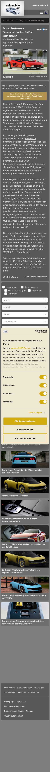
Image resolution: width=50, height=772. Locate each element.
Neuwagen (11, 287)
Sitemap (29, 711)
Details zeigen (35, 412)
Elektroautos (9, 687)
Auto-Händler (33, 692)
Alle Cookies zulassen (25, 421)
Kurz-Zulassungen (17, 290)
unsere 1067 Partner (21, 348)
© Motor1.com (10, 277)
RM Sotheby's (10, 135)
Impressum (21, 701)
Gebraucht (37, 290)
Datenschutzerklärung (14, 711)
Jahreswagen (31, 287)
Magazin (23, 20)
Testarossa (30, 138)
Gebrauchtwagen (24, 687)
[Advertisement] (25, 654)
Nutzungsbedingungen (14, 706)
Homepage (9, 701)
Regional (22, 692)
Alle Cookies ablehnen (24, 438)
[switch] (43, 385)
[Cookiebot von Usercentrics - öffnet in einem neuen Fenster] (35, 331)
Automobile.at (9, 20)
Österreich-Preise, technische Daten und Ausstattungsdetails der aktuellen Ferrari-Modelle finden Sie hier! (25, 96)
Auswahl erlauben (25, 429)
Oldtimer (12, 293)
